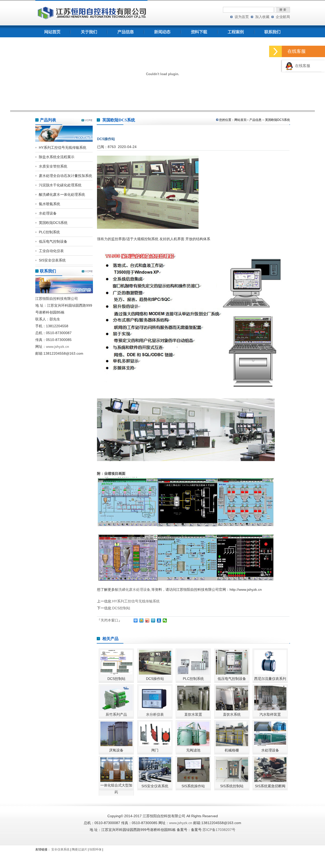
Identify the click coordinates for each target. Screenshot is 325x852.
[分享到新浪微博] (147, 620)
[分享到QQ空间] (141, 620)
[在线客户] (275, 51)
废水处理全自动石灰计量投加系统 (65, 176)
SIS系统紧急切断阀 (270, 786)
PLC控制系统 (49, 232)
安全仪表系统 (60, 849)
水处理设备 (48, 213)
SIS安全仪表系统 (52, 260)
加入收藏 (262, 17)
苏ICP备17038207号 (219, 830)
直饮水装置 (193, 714)
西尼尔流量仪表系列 (270, 679)
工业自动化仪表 (51, 251)
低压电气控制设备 (53, 241)
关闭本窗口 (109, 620)
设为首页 (242, 17)
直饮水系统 (232, 714)
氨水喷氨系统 (49, 204)
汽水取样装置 (270, 714)
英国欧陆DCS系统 (53, 223)
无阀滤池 (193, 750)
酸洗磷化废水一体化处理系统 (62, 194)
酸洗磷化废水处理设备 (132, 589)
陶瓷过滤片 (79, 849)
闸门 (154, 750)
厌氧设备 (116, 750)
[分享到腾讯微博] (153, 620)
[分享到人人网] (159, 620)
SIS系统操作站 (193, 786)
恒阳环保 (95, 849)
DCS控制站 (121, 608)
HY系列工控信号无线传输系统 (62, 147)
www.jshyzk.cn (57, 347)
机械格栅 (232, 750)
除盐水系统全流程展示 (56, 157)
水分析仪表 (155, 714)
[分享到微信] (165, 620)
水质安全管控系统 (53, 166)
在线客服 (301, 66)
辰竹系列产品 (116, 714)
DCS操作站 (155, 679)
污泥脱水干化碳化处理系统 (60, 185)
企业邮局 (283, 17)
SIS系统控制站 (231, 786)
